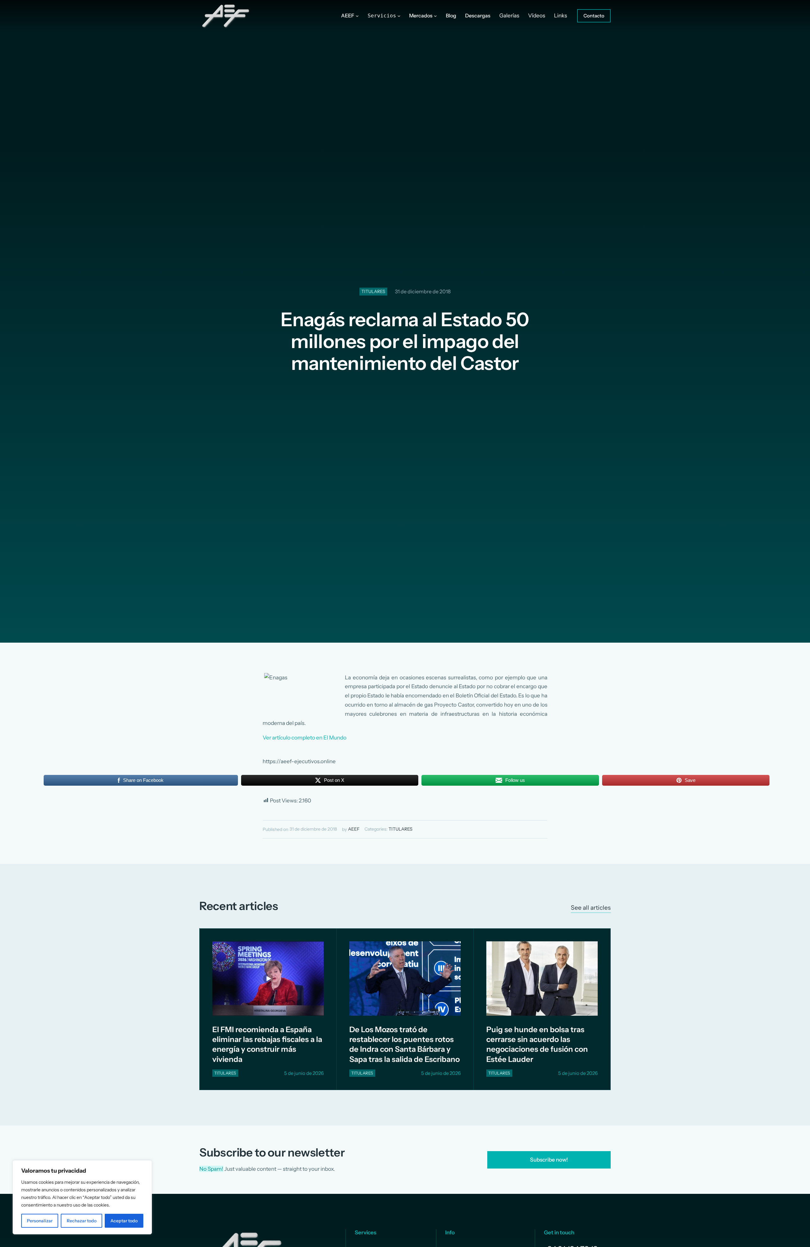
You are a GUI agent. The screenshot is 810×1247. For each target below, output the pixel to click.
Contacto (593, 16)
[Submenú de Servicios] (399, 15)
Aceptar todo (124, 1221)
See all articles (591, 907)
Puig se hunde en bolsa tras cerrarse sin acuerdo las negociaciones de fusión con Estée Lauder (537, 1044)
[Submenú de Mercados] (435, 15)
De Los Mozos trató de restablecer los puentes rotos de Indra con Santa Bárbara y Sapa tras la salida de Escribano (404, 1044)
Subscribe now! (549, 1160)
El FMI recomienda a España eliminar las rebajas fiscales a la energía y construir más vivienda (267, 1044)
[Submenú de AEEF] (357, 15)
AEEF (353, 829)
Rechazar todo (82, 1221)
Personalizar (40, 1221)
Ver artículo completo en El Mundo (304, 737)
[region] (82, 1197)
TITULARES (373, 291)
